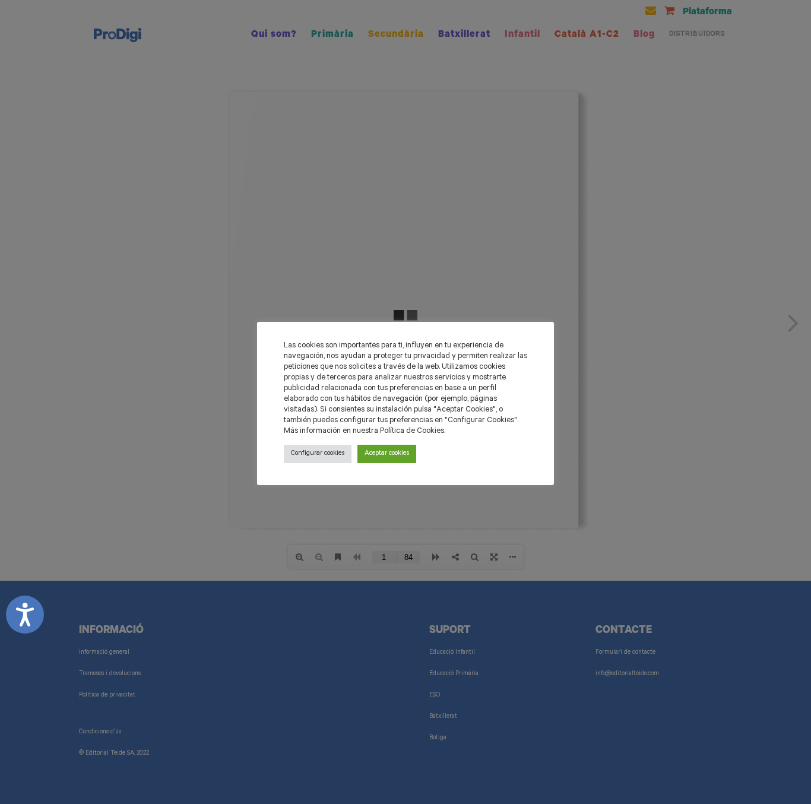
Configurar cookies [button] (317, 454)
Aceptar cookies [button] (387, 454)
